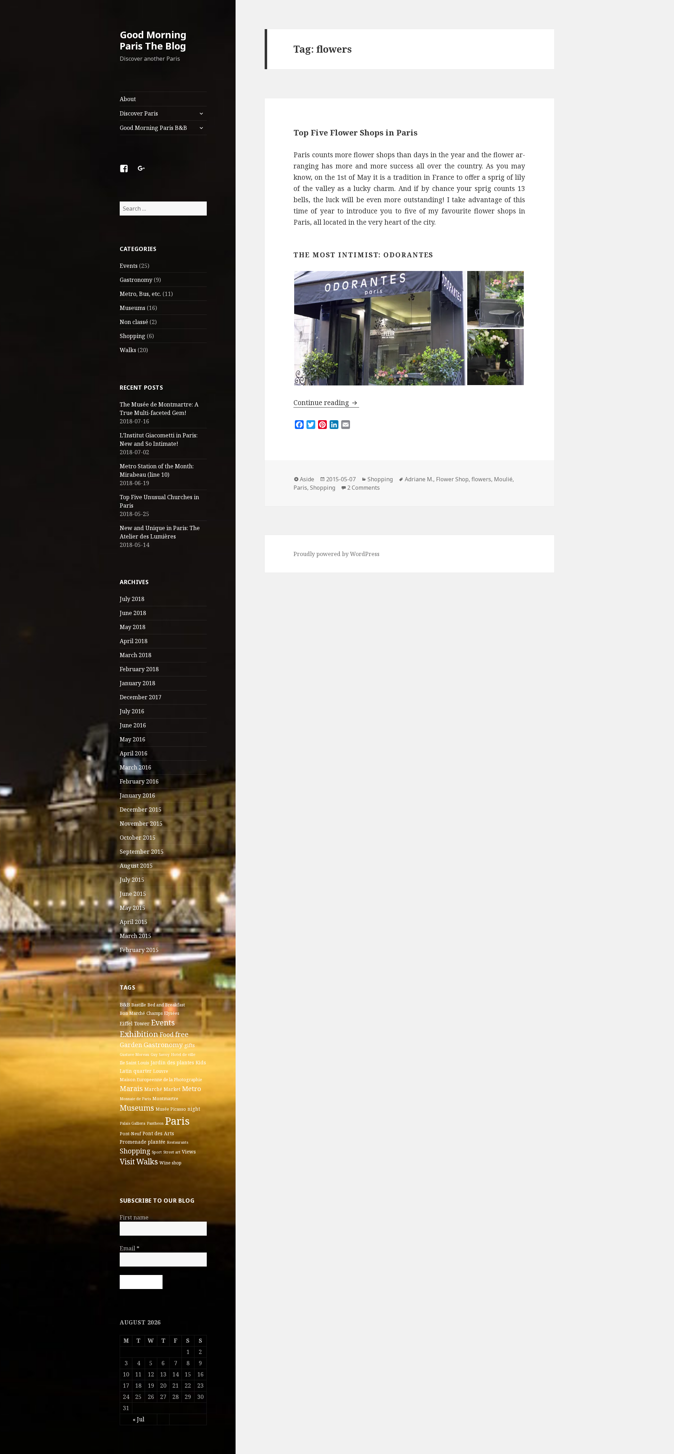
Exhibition (139, 1034)
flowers (481, 479)
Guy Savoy (160, 1054)
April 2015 (133, 922)
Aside (307, 479)
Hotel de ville (183, 1054)
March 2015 (135, 936)
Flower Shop (452, 479)
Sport (157, 1152)
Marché (153, 1089)
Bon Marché (132, 1013)
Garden (131, 1044)
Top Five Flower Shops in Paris (355, 132)
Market (172, 1089)
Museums (132, 308)
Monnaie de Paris (135, 1098)
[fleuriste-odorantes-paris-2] (495, 357)
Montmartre (165, 1099)
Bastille (138, 1005)
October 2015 (138, 837)
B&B (125, 1004)
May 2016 (132, 739)
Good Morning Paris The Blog (153, 40)
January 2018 (137, 683)
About (128, 99)
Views (189, 1152)
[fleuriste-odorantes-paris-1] (380, 328)
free (182, 1034)
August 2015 (136, 866)
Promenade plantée (142, 1142)
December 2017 (140, 697)
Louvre (160, 1071)
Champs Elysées (162, 1013)
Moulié (503, 479)
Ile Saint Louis (134, 1063)
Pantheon (155, 1123)
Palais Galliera (132, 1123)
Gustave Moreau (134, 1054)
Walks (128, 350)
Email (129, 1248)
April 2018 (133, 641)
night (193, 1109)
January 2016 (137, 795)
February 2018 (139, 669)
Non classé (134, 322)
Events (129, 266)
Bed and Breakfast (166, 1005)
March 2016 (135, 767)
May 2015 (132, 908)
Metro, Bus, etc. (140, 294)
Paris (177, 1121)
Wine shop (170, 1163)
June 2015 (133, 894)
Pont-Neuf (130, 1134)
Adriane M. (419, 479)
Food (167, 1034)
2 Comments (363, 487)
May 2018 (132, 627)
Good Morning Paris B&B (153, 128)
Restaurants (177, 1142)
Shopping (132, 336)
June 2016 (133, 725)
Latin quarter (136, 1071)
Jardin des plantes (172, 1062)
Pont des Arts (158, 1133)
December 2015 (140, 809)
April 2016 (133, 753)
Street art (171, 1152)
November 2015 (141, 823)
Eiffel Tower (135, 1023)
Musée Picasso (171, 1109)
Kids (201, 1062)
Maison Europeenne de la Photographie (161, 1080)
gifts (189, 1045)
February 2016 (139, 781)
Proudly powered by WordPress (336, 554)
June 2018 (133, 613)
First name (134, 1217)
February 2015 (139, 950)
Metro (191, 1088)
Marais (131, 1088)
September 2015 (142, 851)
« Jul (138, 1419)
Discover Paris (139, 113)
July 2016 (132, 711)
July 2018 (132, 599)
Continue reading (326, 402)
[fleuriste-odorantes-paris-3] (495, 299)
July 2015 (132, 880)
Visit (127, 1161)
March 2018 (135, 655)
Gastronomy (136, 280)
